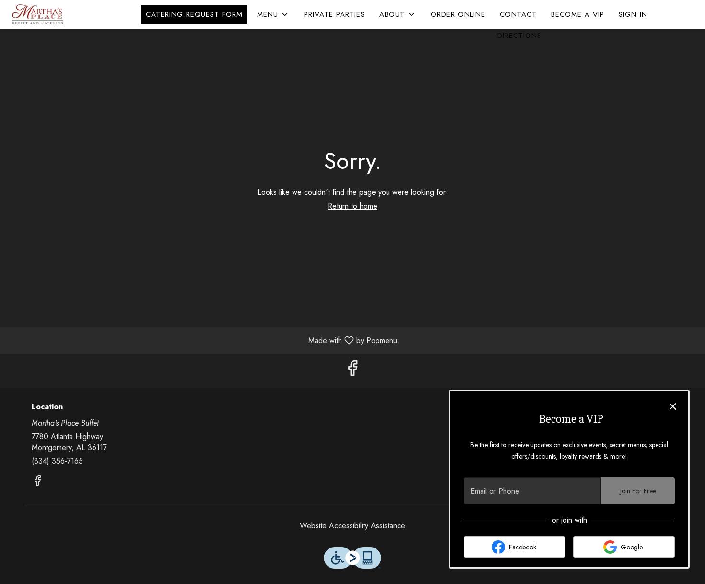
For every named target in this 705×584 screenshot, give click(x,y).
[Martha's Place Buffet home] (51, 14)
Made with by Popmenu (202, 340)
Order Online (458, 14)
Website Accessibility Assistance (352, 526)
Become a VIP (577, 14)
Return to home (352, 206)
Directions (519, 35)
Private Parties (334, 14)
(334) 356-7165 (57, 461)
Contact (518, 14)
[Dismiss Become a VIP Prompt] (672, 406)
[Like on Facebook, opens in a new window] (352, 370)
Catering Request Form (194, 14)
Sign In (633, 14)
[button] (273, 14)
